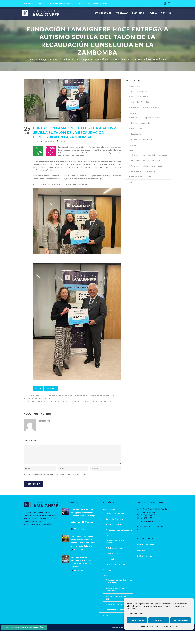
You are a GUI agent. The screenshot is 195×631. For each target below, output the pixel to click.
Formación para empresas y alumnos (145, 118)
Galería (152, 13)
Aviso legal (174, 626)
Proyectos (138, 13)
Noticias (166, 13)
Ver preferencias (181, 620)
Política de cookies (146, 626)
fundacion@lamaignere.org (103, 3)
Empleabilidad (136, 134)
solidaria (51, 388)
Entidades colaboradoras (141, 177)
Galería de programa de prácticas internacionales (150, 155)
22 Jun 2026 (79, 529)
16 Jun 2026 (79, 570)
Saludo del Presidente (139, 97)
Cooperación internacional (141, 139)
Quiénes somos (103, 13)
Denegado (158, 620)
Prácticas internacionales (140, 123)
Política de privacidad (161, 626)
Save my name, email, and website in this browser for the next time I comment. (57, 474)
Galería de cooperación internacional (145, 160)
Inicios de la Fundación (140, 102)
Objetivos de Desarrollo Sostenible (145, 107)
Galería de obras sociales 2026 (143, 171)
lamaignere (49, 141)
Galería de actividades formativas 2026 (146, 166)
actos (38, 388)
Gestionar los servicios (136, 613)
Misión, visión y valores (140, 91)
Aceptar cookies (137, 620)
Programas (122, 13)
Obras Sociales (137, 128)
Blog (63, 141)
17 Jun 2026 (79, 550)
